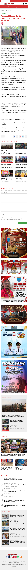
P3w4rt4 (5, 22)
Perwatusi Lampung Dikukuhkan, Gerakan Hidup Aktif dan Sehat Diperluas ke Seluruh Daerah (6, 166)
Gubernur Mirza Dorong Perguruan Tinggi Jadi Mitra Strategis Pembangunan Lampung (7, 180)
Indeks (9, 561)
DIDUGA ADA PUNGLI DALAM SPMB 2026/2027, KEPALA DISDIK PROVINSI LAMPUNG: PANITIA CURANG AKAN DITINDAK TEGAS (17, 516)
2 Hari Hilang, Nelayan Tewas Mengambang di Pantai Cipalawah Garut (15, 490)
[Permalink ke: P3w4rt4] (2, 23)
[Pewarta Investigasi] (10, 4)
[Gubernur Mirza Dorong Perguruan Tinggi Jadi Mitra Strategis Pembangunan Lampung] (7, 173)
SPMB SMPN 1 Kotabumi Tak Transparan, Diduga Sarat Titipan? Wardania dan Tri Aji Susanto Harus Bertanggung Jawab (7, 468)
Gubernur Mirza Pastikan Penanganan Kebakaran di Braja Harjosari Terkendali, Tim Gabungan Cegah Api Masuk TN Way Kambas (7, 152)
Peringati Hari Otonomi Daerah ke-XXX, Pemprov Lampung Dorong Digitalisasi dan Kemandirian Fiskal (17, 522)
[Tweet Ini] (17, 136)
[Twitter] (10, 557)
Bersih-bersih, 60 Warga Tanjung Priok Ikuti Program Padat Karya (14, 501)
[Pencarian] (26, 4)
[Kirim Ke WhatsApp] (26, 136)
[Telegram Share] (23, 136)
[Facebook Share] (14, 136)
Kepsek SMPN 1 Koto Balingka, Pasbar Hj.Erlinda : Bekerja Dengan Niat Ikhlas (20, 468)
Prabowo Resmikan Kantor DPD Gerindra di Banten (14, 506)
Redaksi (4, 561)
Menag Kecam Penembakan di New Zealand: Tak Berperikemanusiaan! (15, 485)
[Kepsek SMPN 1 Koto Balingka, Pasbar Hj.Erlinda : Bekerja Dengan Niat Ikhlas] (21, 462)
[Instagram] (15, 557)
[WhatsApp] (18, 557)
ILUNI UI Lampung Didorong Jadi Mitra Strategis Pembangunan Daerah (20, 180)
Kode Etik (15, 561)
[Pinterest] (13, 557)
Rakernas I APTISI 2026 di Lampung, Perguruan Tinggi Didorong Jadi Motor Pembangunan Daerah (21, 166)
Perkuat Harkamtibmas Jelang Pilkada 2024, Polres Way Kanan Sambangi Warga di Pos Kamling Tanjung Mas (18, 542)
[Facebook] (7, 557)
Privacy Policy (22, 561)
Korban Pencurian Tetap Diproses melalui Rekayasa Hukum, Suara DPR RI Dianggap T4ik (21, 152)
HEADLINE (3, 13)
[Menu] (2, 4)
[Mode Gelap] (24, 4)
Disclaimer (16, 562)
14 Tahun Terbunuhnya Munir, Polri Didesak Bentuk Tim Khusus (14, 495)
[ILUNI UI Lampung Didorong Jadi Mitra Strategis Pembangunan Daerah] (21, 173)
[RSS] (21, 557)
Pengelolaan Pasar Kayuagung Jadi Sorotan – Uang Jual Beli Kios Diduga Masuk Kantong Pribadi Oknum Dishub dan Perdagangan (17, 529)
